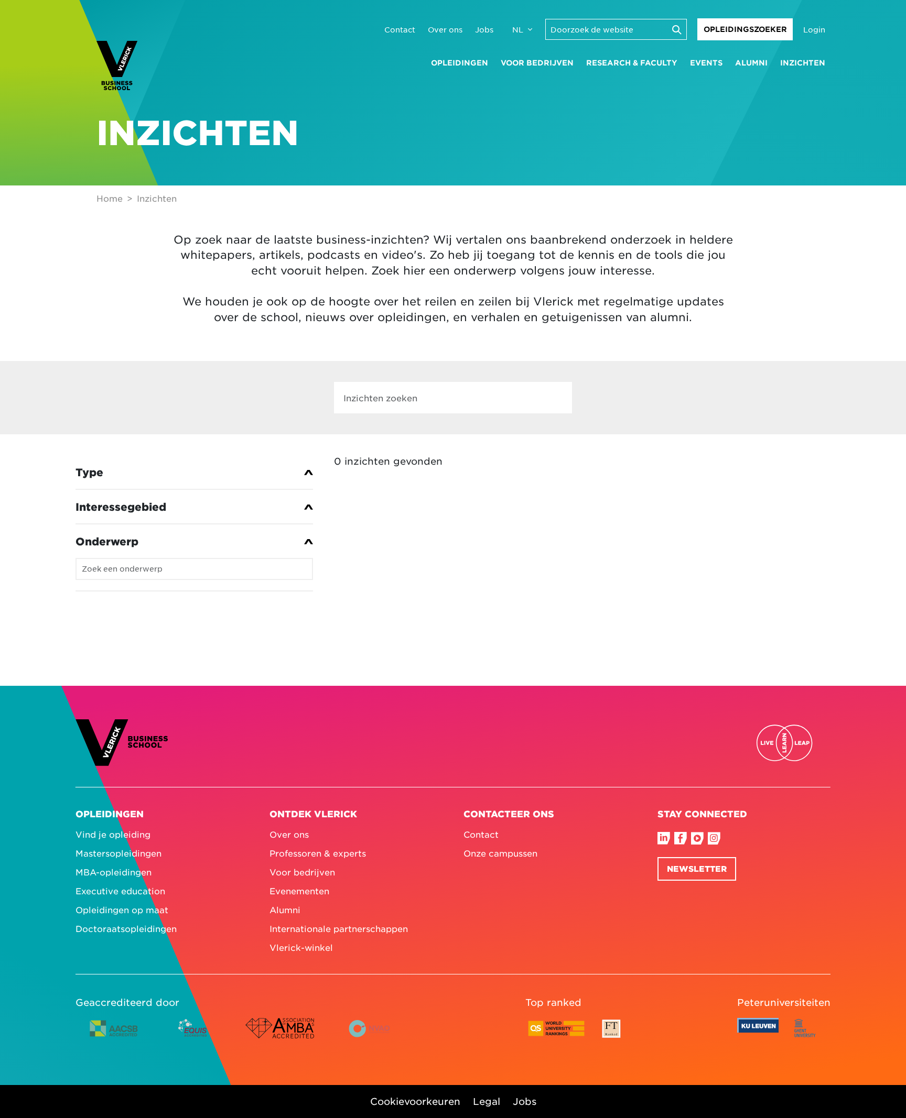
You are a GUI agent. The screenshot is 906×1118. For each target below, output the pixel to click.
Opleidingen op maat (122, 909)
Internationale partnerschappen (338, 928)
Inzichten (802, 62)
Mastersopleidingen (118, 853)
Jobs (484, 29)
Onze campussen (500, 853)
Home (109, 198)
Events (706, 62)
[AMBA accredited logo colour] (279, 1036)
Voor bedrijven (537, 62)
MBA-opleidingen (114, 872)
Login (814, 29)
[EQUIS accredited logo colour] (193, 1036)
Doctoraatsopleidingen (126, 928)
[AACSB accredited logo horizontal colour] (114, 1036)
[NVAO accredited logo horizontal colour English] (374, 1036)
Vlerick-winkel (301, 947)
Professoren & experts (317, 853)
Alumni (751, 62)
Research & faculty (631, 62)
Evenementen (299, 890)
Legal (486, 1101)
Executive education (120, 890)
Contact (399, 29)
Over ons (445, 29)
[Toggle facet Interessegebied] (194, 506)
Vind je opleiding (113, 834)
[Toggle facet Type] (194, 472)
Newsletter (697, 868)
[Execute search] (676, 29)
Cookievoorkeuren (415, 1101)
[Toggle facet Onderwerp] (194, 541)
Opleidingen (459, 62)
